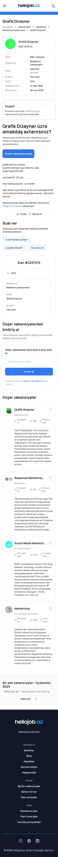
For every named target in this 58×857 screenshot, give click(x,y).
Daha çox (26, 698)
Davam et (29, 371)
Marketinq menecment (13, 30)
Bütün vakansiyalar (29, 786)
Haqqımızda (29, 772)
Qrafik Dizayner (32, 111)
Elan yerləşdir (29, 797)
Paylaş (23, 214)
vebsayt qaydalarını (32, 380)
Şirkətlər (29, 750)
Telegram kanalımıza (12, 206)
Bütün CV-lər (29, 791)
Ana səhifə (7, 26)
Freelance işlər (29, 811)
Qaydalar (29, 761)
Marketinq (41, 26)
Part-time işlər (29, 816)
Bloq (29, 756)
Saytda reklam (29, 767)
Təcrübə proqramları (29, 822)
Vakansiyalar (24, 26)
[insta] (20, 841)
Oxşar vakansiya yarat (18, 153)
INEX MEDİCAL (26, 46)
